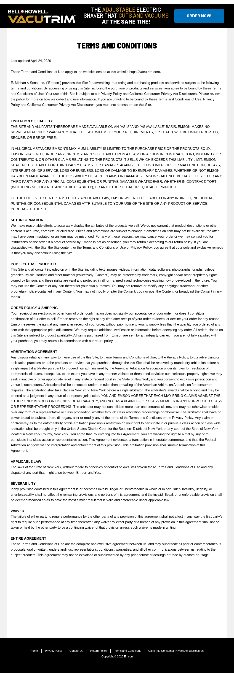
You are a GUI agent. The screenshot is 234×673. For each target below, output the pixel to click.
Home (34, 650)
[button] (199, 16)
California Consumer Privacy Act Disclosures (176, 650)
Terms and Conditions (127, 650)
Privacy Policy (53, 650)
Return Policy (98, 650)
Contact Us (76, 650)
